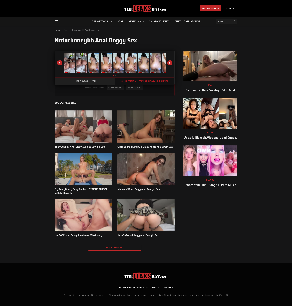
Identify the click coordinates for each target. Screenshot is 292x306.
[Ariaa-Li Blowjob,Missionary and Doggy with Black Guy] (210, 113)
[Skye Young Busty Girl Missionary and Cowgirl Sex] (146, 126)
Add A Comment (115, 247)
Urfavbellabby (135, 88)
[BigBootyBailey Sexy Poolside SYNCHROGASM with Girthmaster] (83, 169)
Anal (210, 85)
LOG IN (230, 8)
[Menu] (56, 21)
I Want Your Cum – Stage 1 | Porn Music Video (210, 185)
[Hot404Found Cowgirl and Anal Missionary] (83, 215)
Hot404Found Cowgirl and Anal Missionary (78, 235)
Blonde (210, 180)
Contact (168, 287)
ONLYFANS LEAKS (159, 21)
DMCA (155, 287)
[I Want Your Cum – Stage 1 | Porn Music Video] (210, 160)
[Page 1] (113, 75)
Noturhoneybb (115, 88)
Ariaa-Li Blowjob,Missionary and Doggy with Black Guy (210, 138)
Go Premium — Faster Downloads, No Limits (146, 81)
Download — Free (86, 81)
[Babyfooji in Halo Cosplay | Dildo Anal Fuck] (210, 66)
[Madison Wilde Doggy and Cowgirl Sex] (146, 169)
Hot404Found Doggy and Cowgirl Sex (138, 235)
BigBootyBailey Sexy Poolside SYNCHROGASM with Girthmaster (81, 191)
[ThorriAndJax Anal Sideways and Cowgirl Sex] (83, 126)
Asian (210, 132)
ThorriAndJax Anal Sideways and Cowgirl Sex (80, 147)
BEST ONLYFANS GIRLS (131, 21)
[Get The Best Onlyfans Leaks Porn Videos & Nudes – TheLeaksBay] (146, 8)
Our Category (101, 21)
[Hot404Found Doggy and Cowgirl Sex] (146, 215)
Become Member (210, 8)
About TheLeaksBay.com (133, 287)
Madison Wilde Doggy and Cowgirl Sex (138, 189)
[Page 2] (115, 75)
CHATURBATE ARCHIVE (187, 21)
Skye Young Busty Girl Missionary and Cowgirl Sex (145, 147)
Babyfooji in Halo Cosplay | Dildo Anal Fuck (210, 90)
